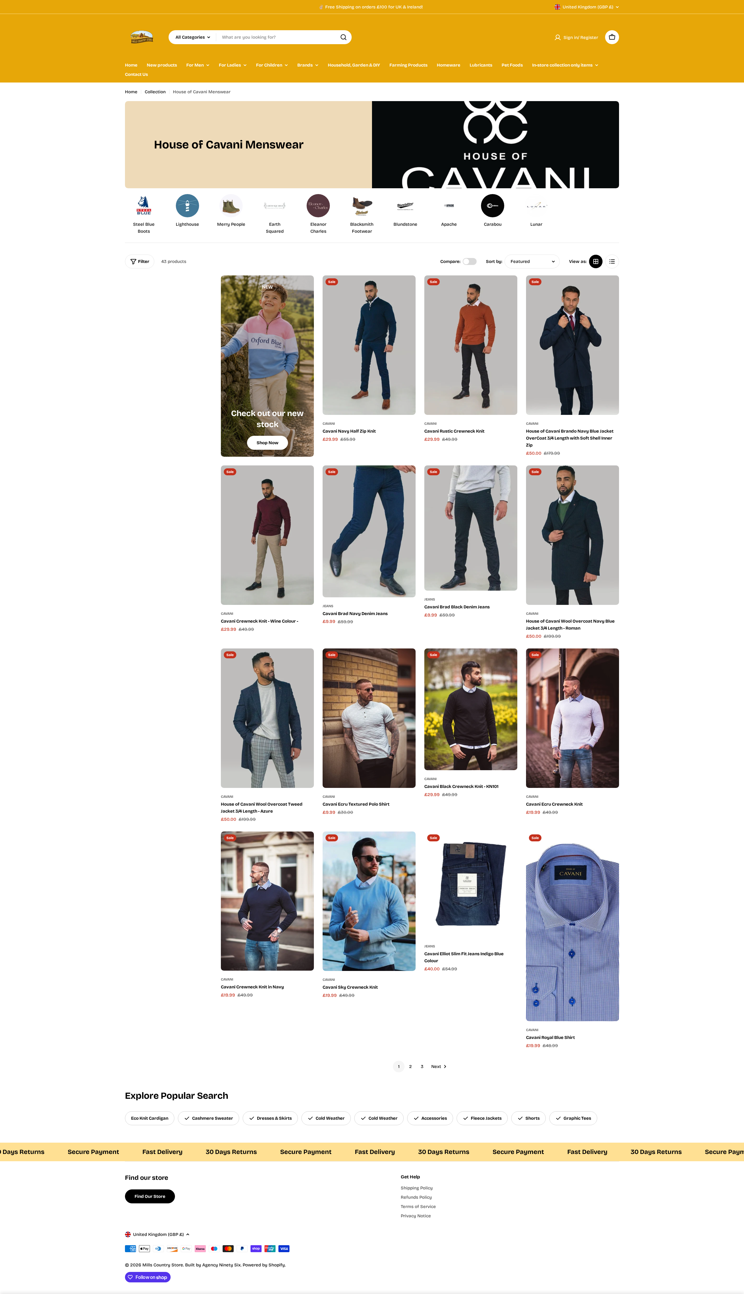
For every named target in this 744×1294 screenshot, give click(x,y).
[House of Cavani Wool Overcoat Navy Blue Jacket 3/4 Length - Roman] (572, 535)
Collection (155, 91)
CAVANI (329, 424)
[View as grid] (596, 261)
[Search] (343, 37)
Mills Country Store (162, 1265)
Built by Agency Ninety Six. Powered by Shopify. (235, 1265)
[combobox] (260, 37)
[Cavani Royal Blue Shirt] (572, 926)
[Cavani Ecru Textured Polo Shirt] (369, 718)
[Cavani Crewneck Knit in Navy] (267, 901)
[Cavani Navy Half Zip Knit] (369, 345)
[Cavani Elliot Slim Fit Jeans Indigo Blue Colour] (470, 884)
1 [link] (399, 1066)
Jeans (328, 606)
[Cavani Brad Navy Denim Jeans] (369, 531)
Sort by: (494, 261)
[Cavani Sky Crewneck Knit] (369, 901)
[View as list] (612, 261)
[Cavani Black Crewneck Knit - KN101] (470, 709)
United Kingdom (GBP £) (588, 7)
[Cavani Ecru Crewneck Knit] (572, 718)
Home (131, 91)
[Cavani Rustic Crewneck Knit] (470, 345)
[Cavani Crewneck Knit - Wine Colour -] (267, 535)
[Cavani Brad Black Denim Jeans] (470, 528)
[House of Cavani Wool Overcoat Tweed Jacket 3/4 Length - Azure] (267, 718)
